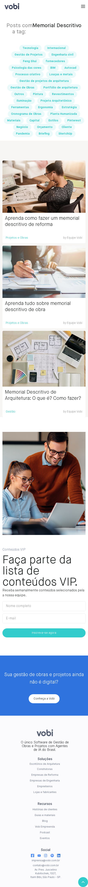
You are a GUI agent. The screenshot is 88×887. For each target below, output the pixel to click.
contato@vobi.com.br (46, 865)
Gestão (10, 411)
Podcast (45, 832)
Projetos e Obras (17, 237)
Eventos (45, 838)
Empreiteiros (45, 786)
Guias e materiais (45, 815)
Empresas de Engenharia (45, 780)
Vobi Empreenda (45, 826)
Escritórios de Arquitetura (45, 763)
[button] (83, 6)
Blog (45, 820)
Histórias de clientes (45, 809)
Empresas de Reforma (44, 774)
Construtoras (45, 769)
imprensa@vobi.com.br (46, 860)
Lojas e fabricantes (44, 792)
